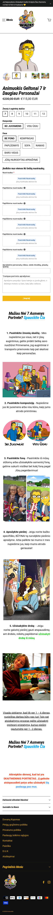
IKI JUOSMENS (13, 126)
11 (35, 113)
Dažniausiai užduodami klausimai (15, 800)
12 (43, 113)
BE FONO (9, 138)
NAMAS (40, 145)
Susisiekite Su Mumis (11, 807)
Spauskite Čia (34, 317)
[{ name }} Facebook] (43, 882)
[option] (26, 53)
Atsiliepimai (9, 856)
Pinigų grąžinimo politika (15, 824)
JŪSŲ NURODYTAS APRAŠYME (21, 159)
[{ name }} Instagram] (49, 882)
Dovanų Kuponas (11, 819)
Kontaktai (7, 840)
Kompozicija (7, 121)
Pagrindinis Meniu (13, 867)
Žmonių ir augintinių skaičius (14, 109)
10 (26, 113)
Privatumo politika (12, 830)
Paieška (7, 846)
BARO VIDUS (11, 152)
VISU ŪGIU (32, 126)
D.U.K (5, 851)
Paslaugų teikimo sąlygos (16, 835)
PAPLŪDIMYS (12, 145)
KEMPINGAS (27, 138)
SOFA (27, 145)
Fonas (5, 133)
